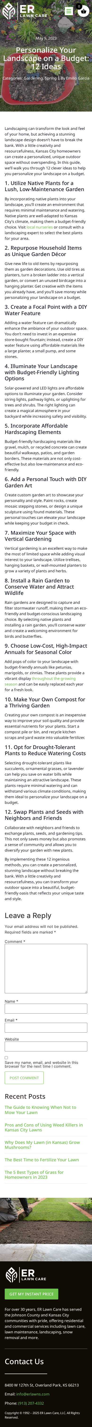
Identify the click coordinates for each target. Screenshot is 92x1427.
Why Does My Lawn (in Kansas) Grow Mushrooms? (42, 1144)
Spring (51, 78)
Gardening (33, 78)
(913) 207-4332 (31, 1403)
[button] (69, 11)
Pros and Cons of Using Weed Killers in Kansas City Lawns (44, 1127)
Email (11, 1020)
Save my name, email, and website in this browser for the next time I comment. (41, 1064)
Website (12, 1039)
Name (11, 1001)
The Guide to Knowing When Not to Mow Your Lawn (40, 1109)
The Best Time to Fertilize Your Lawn (42, 1159)
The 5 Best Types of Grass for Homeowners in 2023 (34, 1174)
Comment (15, 941)
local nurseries (40, 227)
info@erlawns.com (33, 1394)
